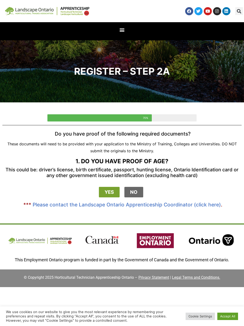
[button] (239, 11)
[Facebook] (189, 11)
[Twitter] (198, 11)
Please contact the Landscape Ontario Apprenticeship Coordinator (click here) (127, 205)
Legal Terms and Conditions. (196, 277)
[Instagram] (217, 11)
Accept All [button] (227, 316)
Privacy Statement (153, 277)
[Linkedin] (226, 11)
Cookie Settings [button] (200, 316)
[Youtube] (208, 11)
